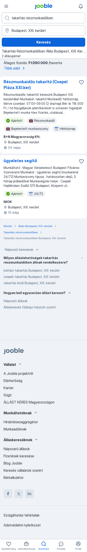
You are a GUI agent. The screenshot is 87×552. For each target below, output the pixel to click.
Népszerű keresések (19, 249)
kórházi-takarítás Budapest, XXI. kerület (32, 270)
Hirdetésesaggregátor (21, 422)
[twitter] (18, 493)
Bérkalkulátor (14, 477)
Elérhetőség (13, 380)
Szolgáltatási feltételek (21, 515)
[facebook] (8, 493)
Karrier (9, 388)
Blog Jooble (13, 463)
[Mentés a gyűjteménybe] (81, 82)
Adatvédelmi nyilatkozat (22, 525)
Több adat (12, 68)
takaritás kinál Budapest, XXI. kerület (30, 283)
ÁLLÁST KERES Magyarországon (29, 402)
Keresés (43, 42)
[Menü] (6, 6)
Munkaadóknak (15, 429)
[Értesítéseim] (81, 6)
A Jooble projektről (18, 373)
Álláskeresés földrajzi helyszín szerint (30, 307)
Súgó (8, 395)
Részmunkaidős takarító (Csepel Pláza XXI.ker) (36, 84)
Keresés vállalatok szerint (23, 470)
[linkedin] (29, 493)
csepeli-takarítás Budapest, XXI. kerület (32, 277)
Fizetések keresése (19, 456)
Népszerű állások (15, 301)
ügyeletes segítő (20, 160)
